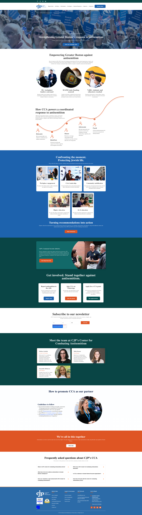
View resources (71, 231)
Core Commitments (68, 497)
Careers (53, 505)
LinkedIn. (60, 412)
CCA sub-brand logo (47, 411)
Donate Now (100, 6)
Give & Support (55, 495)
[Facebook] (91, 507)
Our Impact (69, 6)
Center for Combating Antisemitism (59, 12)
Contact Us (91, 6)
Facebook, (49, 412)
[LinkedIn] (97, 507)
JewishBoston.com (81, 495)
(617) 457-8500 (98, 504)
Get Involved (63, 6)
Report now (49, 298)
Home (37, 12)
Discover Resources (77, 6)
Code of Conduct (68, 495)
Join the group (71, 298)
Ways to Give (50, 6)
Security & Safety (55, 503)
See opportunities (93, 298)
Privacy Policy (67, 499)
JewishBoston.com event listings (47, 414)
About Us (85, 6)
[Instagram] (94, 507)
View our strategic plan (71, 44)
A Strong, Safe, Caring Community (46, 12)
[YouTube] (100, 507)
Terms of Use (67, 501)
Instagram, (53, 412)
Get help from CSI (46, 260)
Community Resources (56, 501)
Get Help (57, 6)
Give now (71, 445)
